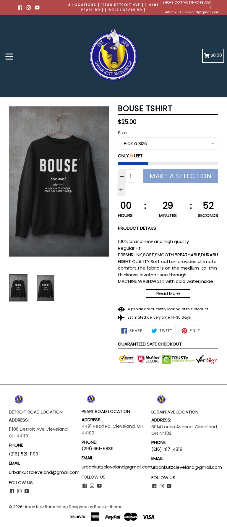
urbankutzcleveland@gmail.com (192, 12)
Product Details (137, 228)
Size (122, 132)
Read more (168, 293)
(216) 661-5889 (98, 448)
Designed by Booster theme (96, 507)
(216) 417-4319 (166, 449)
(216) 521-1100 (24, 454)
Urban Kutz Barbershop (45, 507)
